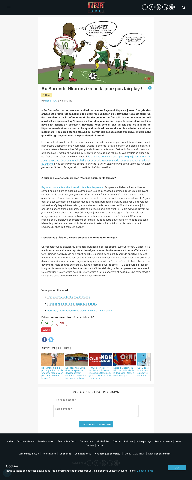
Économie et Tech (67, 441)
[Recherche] (183, 7)
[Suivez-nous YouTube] (158, 7)
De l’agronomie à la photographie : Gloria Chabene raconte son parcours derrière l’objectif (52, 372)
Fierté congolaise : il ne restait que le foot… (72, 303)
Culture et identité (25, 441)
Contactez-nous (83, 453)
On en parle (65, 453)
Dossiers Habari (46, 441)
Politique (47, 95)
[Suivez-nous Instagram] (172, 7)
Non (62, 322)
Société (90, 445)
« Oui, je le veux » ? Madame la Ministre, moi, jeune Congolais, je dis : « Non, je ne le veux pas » (100, 372)
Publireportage (143, 441)
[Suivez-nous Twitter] (151, 7)
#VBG (10, 441)
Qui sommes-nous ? (28, 453)
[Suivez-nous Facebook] (145, 7)
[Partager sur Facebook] (44, 339)
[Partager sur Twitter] (51, 339)
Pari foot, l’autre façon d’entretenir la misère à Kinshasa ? (79, 310)
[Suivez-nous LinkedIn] (165, 7)
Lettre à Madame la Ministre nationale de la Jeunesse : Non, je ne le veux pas (123, 371)
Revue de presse (163, 441)
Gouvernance (86, 441)
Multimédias (103, 441)
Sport (100, 445)
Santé (178, 441)
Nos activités (49, 453)
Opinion (116, 441)
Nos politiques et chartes (108, 453)
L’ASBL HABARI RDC (134, 453)
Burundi (46, 330)
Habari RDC (51, 100)
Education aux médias (159, 453)
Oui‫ (177, 467)
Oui (47, 322)
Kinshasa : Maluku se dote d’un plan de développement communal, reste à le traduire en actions (76, 372)
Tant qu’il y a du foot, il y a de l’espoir (68, 296)
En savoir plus (145, 470)
